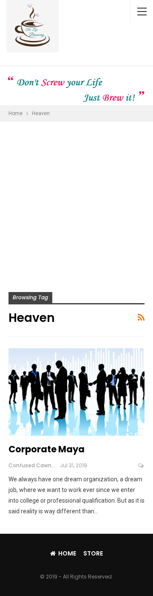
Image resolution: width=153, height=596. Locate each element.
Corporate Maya (46, 449)
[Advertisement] (76, 202)
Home (67, 553)
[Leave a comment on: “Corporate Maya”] (141, 465)
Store (93, 553)
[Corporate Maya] (76, 392)
